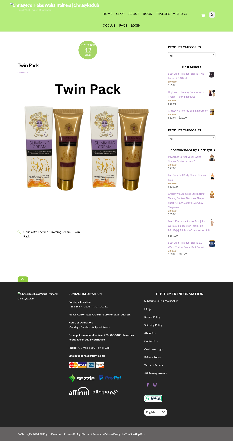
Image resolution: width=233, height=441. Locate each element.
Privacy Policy (152, 357)
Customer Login (153, 349)
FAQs (123, 25)
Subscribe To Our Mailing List (161, 300)
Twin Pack (28, 65)
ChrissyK (23, 72)
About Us (150, 333)
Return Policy (152, 317)
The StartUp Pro (134, 434)
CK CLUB (109, 25)
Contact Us (151, 341)
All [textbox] (171, 56)
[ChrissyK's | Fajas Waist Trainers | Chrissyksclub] (54, 5)
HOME (107, 14)
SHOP (120, 14)
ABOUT (133, 14)
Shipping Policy (153, 325)
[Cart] (203, 15)
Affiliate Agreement (155, 373)
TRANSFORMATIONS (171, 14)
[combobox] (191, 54)
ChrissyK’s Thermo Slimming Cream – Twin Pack (51, 234)
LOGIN (136, 25)
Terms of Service (153, 365)
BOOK (147, 14)
